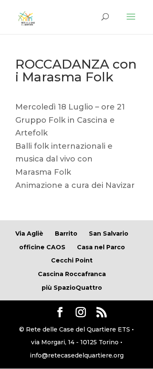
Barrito (66, 233)
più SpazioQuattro (72, 287)
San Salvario (108, 233)
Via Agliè (29, 233)
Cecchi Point (72, 260)
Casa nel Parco (101, 247)
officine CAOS (42, 247)
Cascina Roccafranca (72, 274)
